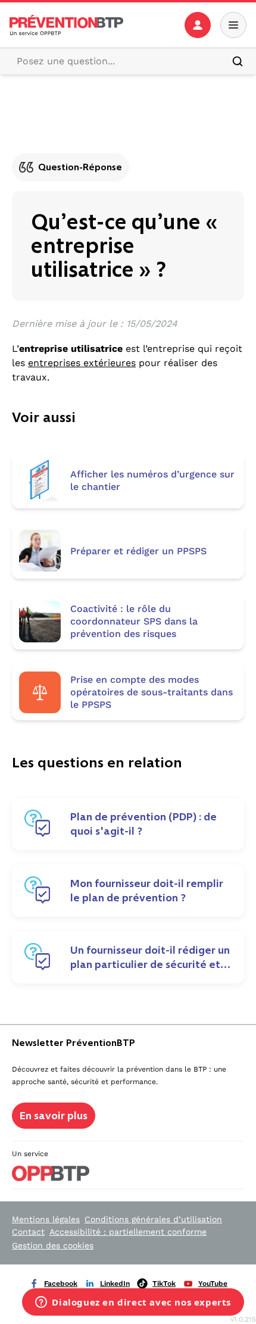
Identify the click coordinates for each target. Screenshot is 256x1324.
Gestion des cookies (52, 1245)
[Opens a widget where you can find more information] (133, 1303)
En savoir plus (54, 1115)
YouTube (212, 1283)
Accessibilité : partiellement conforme (128, 1231)
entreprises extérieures (82, 363)
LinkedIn (115, 1283)
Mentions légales (46, 1219)
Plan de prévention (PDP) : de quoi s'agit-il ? (143, 824)
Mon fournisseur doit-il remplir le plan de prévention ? (146, 890)
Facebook (60, 1283)
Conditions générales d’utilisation (153, 1219)
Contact (28, 1231)
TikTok (164, 1283)
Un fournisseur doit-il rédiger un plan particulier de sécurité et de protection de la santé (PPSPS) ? (150, 957)
